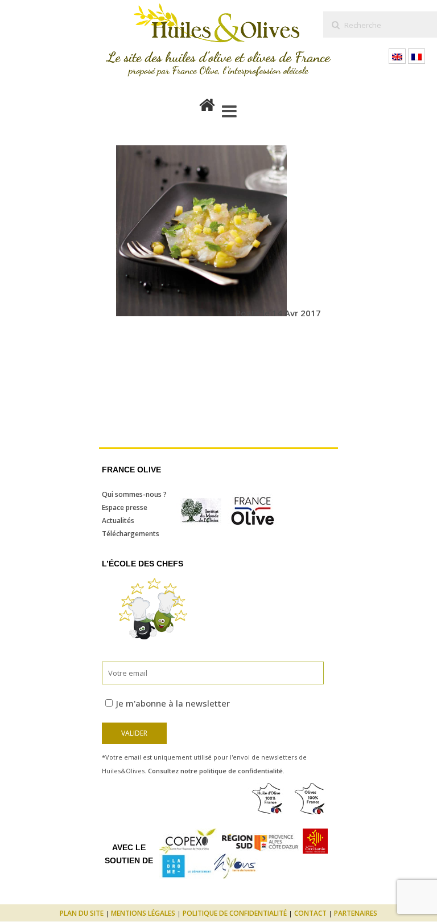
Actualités (118, 520)
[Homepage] (207, 102)
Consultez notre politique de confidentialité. (216, 770)
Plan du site (82, 913)
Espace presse (124, 507)
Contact (310, 913)
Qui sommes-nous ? (134, 494)
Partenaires (355, 913)
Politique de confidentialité (235, 913)
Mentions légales (143, 913)
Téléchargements (130, 533)
